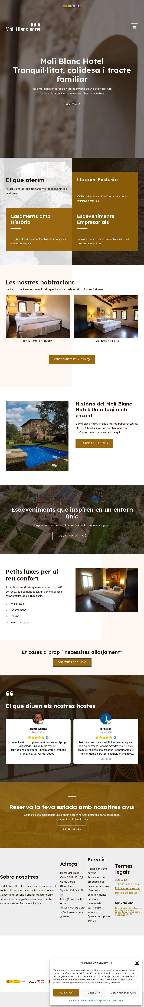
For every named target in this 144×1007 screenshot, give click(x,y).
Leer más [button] (38, 758)
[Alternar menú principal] (134, 27)
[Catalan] (65, 6)
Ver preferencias (124, 992)
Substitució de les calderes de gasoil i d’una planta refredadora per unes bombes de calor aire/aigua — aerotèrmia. (128, 912)
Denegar (94, 992)
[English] (74, 6)
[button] (137, 963)
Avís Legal (121, 879)
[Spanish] (69, 6)
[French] (79, 6)
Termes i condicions (127, 884)
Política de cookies (78, 1000)
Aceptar (66, 992)
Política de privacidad (100, 1000)
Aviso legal (118, 1000)
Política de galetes (126, 893)
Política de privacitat (127, 888)
